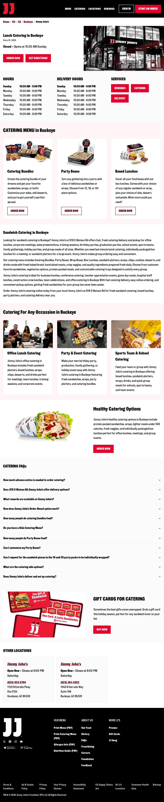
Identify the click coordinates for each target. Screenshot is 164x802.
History (85, 734)
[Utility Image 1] (9, 747)
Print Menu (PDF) (63, 727)
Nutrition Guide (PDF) (66, 750)
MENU (68, 8)
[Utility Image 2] (26, 747)
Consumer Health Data (140, 786)
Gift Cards (114, 734)
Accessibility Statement (79, 786)
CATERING (79, 8)
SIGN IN (126, 8)
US (13, 21)
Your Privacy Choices (60, 786)
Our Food (86, 727)
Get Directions (38, 58)
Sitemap (157, 784)
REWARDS (109, 8)
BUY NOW (102, 629)
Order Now (13, 58)
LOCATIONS (94, 8)
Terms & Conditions (8, 786)
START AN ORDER (148, 8)
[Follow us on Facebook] (10, 741)
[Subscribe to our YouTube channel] (21, 741)
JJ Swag (113, 740)
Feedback (86, 765)
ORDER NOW (17, 210)
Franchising (87, 746)
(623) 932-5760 (16, 682)
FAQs (84, 740)
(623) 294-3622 (70, 682)
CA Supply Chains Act (104, 786)
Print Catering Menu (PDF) (65, 736)
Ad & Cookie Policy (28, 786)
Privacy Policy (43, 786)
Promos (113, 727)
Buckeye (28, 21)
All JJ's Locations (120, 786)
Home (6, 21)
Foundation (87, 759)
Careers (85, 752)
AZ (19, 21)
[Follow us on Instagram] (15, 741)
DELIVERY (119, 98)
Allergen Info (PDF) (64, 744)
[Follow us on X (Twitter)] (4, 741)
